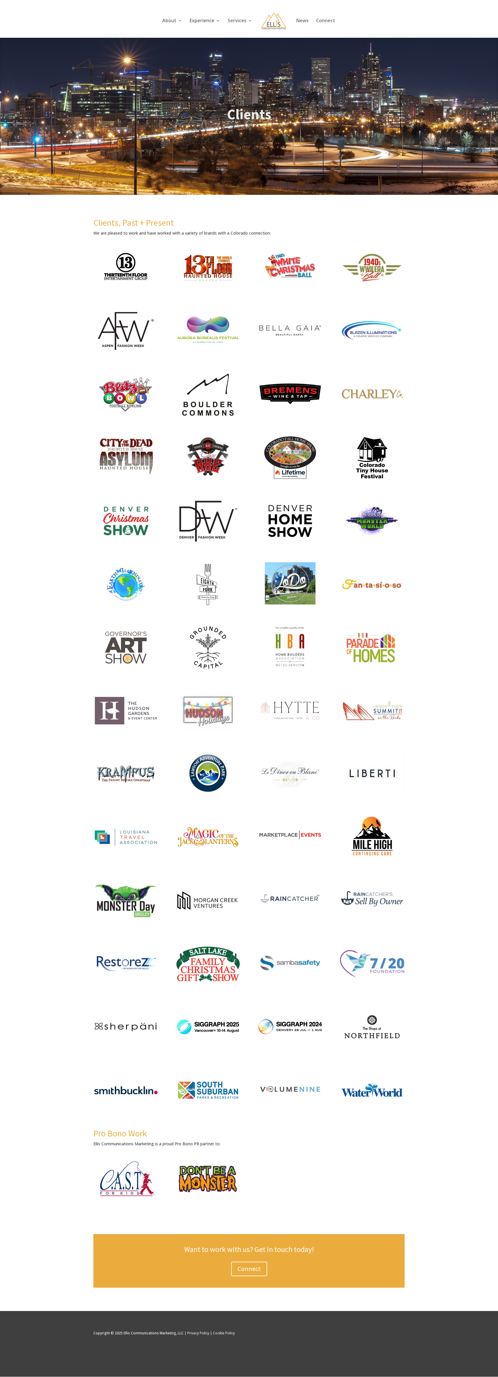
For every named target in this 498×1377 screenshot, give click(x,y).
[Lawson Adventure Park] (208, 794)
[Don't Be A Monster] (208, 1200)
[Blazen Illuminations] (371, 351)
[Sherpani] (125, 1048)
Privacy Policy (198, 1333)
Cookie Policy (224, 1333)
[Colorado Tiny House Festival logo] (371, 479)
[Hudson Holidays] (208, 732)
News (302, 21)
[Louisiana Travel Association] (125, 858)
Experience (202, 21)
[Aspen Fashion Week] (125, 353)
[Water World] (371, 1111)
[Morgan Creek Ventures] (208, 922)
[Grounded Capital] (208, 669)
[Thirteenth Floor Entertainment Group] (125, 288)
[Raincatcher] (290, 920)
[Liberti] (371, 794)
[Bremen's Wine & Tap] (290, 414)
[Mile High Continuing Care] (371, 858)
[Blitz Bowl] (125, 416)
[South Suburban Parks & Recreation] (208, 1111)
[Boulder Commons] (208, 416)
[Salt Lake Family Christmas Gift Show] (208, 985)
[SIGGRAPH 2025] (208, 1048)
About (169, 21)
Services (237, 21)
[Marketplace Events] (290, 857)
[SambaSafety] (290, 983)
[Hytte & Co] (290, 732)
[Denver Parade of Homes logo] (371, 669)
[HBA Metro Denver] (290, 667)
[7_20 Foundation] (371, 985)
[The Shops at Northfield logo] (371, 1048)
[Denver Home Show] (290, 542)
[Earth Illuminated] (125, 605)
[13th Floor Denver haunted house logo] (208, 289)
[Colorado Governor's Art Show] (125, 669)
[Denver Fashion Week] (208, 542)
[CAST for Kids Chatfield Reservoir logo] (125, 1200)
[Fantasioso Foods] (371, 605)
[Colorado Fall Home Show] (290, 479)
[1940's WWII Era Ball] (371, 288)
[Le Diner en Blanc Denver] (290, 795)
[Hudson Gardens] (125, 732)
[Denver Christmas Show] (125, 542)
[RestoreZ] (125, 983)
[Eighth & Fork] (208, 605)
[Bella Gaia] (290, 351)
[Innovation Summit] (371, 732)
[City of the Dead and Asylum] (125, 477)
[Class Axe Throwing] (208, 477)
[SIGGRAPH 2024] (290, 1048)
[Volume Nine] (290, 1110)
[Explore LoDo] (290, 604)
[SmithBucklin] (125, 1111)
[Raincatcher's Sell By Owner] (371, 920)
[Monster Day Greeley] (125, 922)
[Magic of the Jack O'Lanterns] (208, 858)
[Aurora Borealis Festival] (208, 353)
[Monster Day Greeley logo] (290, 288)
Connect (325, 21)
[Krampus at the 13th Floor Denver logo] (125, 795)
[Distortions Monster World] (371, 542)
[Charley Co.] (371, 414)
